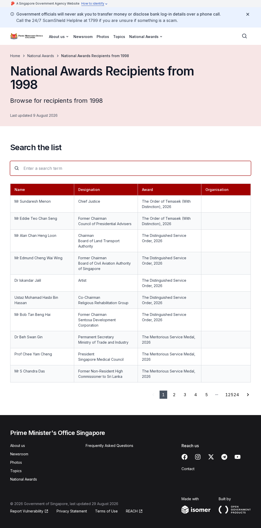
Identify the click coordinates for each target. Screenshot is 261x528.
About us (17, 445)
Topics (119, 36)
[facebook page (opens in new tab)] (184, 457)
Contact (187, 469)
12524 (232, 394)
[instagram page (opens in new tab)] (198, 457)
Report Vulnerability (26, 511)
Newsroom (83, 36)
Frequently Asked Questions (109, 445)
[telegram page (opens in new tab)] (224, 457)
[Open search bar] (245, 36)
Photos (103, 36)
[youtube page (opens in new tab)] (237, 457)
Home (15, 56)
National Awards (40, 56)
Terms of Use (106, 511)
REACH (134, 511)
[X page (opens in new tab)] (211, 457)
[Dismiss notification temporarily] (248, 14)
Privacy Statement (72, 511)
